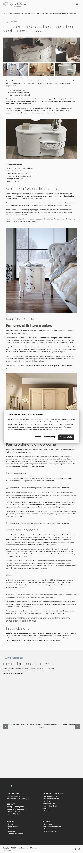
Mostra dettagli (49, 437)
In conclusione (13, 181)
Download (48, 824)
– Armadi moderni (49, 806)
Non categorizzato (16, 13)
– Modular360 (48, 801)
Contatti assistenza (15, 834)
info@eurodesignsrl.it (16, 807)
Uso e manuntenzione (52, 826)
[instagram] (79, 849)
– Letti (45, 808)
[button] (5, 726)
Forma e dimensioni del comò (20, 176)
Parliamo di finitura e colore (19, 174)
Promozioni (12, 829)
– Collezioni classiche (51, 799)
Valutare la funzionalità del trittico (20, 168)
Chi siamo (11, 824)
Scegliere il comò (14, 171)
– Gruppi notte (48, 811)
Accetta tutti (66, 437)
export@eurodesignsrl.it (17, 809)
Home (5, 13)
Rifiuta (38, 437)
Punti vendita (13, 826)
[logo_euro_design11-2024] (15, 2)
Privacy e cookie (50, 831)
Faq (45, 829)
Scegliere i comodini (15, 179)
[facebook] (75, 849)
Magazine (11, 831)
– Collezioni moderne (51, 796)
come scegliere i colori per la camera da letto (39, 367)
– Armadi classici (49, 804)
